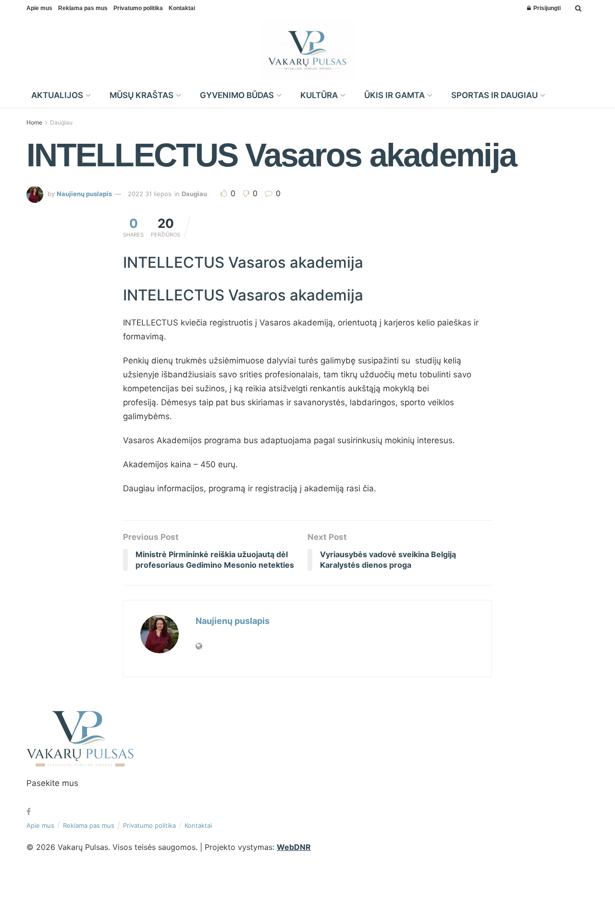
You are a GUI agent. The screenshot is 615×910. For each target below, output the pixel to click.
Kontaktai (182, 8)
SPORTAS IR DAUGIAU (494, 95)
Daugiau (61, 122)
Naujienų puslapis (84, 194)
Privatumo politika (138, 8)
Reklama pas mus (83, 8)
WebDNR (294, 847)
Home (34, 122)
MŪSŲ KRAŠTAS (141, 95)
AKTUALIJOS (57, 95)
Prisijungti (546, 8)
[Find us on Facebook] (28, 812)
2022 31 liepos (150, 194)
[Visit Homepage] (308, 50)
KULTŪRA (319, 95)
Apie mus (39, 8)
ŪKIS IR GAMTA (394, 95)
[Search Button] (578, 8)
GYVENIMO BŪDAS (237, 95)
